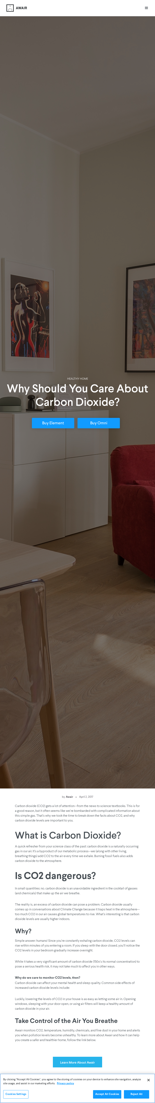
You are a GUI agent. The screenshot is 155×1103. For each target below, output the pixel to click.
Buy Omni (98, 423)
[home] (16, 8)
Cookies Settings (15, 1094)
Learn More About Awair (77, 1062)
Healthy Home (77, 378)
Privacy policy (65, 1083)
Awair (69, 796)
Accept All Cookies (107, 1094)
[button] (146, 8)
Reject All (136, 1094)
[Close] (148, 1080)
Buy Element (53, 423)
